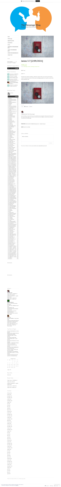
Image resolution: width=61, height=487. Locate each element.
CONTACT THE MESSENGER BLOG (12, 50)
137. (10, 232)
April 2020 (8, 455)
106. (12, 201)
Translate (14, 62)
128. (11, 223)
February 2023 (9, 411)
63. (12, 159)
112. (11, 207)
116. (9, 211)
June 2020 (8, 452)
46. (10, 142)
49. (11, 145)
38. (11, 134)
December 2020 (9, 443)
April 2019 (8, 473)
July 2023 (8, 403)
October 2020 (9, 446)
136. (11, 231)
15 (12, 364)
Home (9, 36)
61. (12, 157)
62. (12, 158)
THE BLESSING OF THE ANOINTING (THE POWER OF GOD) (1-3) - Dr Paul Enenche (12, 352)
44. (10, 140)
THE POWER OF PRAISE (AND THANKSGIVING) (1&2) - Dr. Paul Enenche (12, 338)
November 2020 (9, 444)
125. (9, 220)
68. (12, 164)
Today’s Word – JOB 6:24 (11, 294)
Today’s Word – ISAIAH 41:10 (11, 299)
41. (11, 137)
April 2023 (8, 408)
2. (12, 99)
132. (11, 227)
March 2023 (9, 409)
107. (12, 202)
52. (11, 148)
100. (12, 195)
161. (12, 255)
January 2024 (9, 394)
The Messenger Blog (30, 25)
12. (12, 109)
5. (12, 102)
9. (12, 106)
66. (11, 162)
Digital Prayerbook (11, 40)
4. (9, 101)
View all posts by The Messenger (26, 118)
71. (11, 167)
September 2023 (9, 400)
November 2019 (9, 463)
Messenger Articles (27, 66)
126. (11, 221)
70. (12, 166)
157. (12, 251)
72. (12, 168)
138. (10, 233)
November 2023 (9, 397)
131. (12, 226)
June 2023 (8, 405)
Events (9, 44)
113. (12, 208)
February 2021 (9, 440)
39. (10, 135)
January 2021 (9, 441)
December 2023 (9, 396)
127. (12, 222)
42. (9, 138)
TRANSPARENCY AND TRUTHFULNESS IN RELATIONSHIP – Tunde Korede (13, 308)
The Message (33, 66)
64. (12, 160)
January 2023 (9, 412)
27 (9, 367)
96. (12, 191)
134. (11, 229)
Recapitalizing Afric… (13, 81)
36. (11, 132)
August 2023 (9, 402)
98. (11, 193)
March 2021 (9, 438)
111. (12, 206)
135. (10, 230)
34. (10, 130)
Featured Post (10, 42)
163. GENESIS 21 (10, 257)
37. (10, 133)
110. (12, 205)
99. (11, 194)
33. (9, 129)
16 (14, 364)
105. (12, 200)
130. (12, 225)
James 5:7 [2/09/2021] (32, 60)
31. (9, 127)
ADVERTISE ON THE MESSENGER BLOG (13, 47)
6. (10, 103)
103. (12, 198)
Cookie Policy (16, 485)
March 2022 (9, 420)
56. (10, 152)
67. (12, 163)
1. (9, 98)
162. (12, 256)
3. (12, 100)
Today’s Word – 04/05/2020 (11, 322)
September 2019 (9, 466)
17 (16, 364)
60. (12, 156)
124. (11, 219)
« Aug (8, 369)
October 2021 (9, 428)
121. (11, 216)
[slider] (17, 68)
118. (12, 213)
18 (17, 364)
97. (11, 192)
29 (12, 367)
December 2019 (9, 461)
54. (12, 150)
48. (10, 144)
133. (10, 228)
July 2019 (8, 469)
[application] (13, 68)
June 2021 (8, 434)
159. (12, 253)
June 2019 (8, 470)
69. (12, 165)
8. (9, 105)
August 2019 (9, 467)
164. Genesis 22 (10, 258)
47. (11, 143)
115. (10, 210)
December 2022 (9, 414)
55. (11, 151)
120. (10, 215)
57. (12, 153)
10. (12, 107)
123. (10, 218)
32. (10, 128)
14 (11, 364)
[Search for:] (12, 58)
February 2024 (9, 393)
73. (12, 169)
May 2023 (8, 406)
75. (12, 171)
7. (9, 104)
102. (12, 197)
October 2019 (9, 464)
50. (10, 146)
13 (9, 364)
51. (11, 147)
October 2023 (9, 399)
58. (12, 154)
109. (10, 204)
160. (12, 254)
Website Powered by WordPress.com (12, 478)
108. (11, 203)
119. (11, 214)
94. (12, 189)
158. (12, 252)
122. (10, 217)
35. (12, 131)
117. (10, 212)
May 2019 (8, 472)
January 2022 (9, 423)
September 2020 (9, 447)
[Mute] (15, 68)
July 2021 (8, 432)
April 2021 (8, 437)
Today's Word (37, 66)
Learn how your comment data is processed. (40, 145)
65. (12, 161)
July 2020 (8, 450)
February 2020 (9, 458)
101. (11, 196)
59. (11, 155)
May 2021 (8, 435)
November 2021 (9, 426)
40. (10, 136)
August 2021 (9, 431)
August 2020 (9, 449)
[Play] (8, 68)
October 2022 (9, 417)
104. (11, 199)
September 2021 (9, 429)
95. (12, 190)
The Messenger (24, 65)
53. (11, 149)
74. (12, 170)
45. (11, 141)
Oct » (10, 369)
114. (10, 209)
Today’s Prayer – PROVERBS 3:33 (12, 293)
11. (10, 108)
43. (11, 139)
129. (12, 224)
